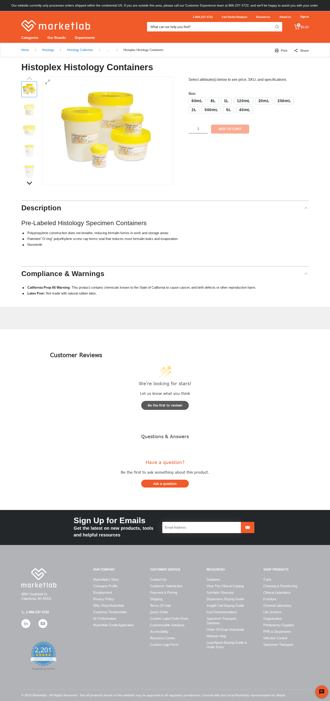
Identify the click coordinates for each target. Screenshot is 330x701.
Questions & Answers (165, 436)
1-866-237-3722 (37, 612)
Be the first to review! (165, 405)
